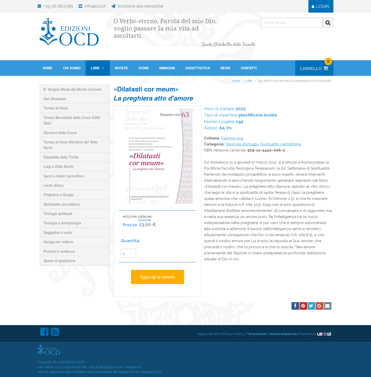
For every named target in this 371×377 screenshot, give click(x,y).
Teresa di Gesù (55, 107)
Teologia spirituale (57, 213)
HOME (47, 68)
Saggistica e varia (57, 232)
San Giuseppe (54, 98)
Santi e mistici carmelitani (63, 175)
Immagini (167, 68)
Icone (144, 68)
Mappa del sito (208, 334)
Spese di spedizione (59, 260)
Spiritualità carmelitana (61, 204)
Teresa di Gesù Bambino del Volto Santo (70, 144)
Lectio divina (53, 185)
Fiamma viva (232, 138)
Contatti (249, 68)
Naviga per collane (58, 241)
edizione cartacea (139, 220)
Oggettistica (197, 68)
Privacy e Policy (233, 334)
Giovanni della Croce (60, 132)
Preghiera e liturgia (58, 194)
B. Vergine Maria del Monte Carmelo (72, 89)
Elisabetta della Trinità (60, 157)
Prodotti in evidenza (59, 251)
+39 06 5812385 (100, 367)
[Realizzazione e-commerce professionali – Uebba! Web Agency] (324, 334)
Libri (95, 68)
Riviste (121, 68)
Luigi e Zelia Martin (58, 166)
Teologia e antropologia (62, 222)
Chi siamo (72, 68)
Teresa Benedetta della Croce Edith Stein (71, 120)
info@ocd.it (133, 367)
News (225, 68)
